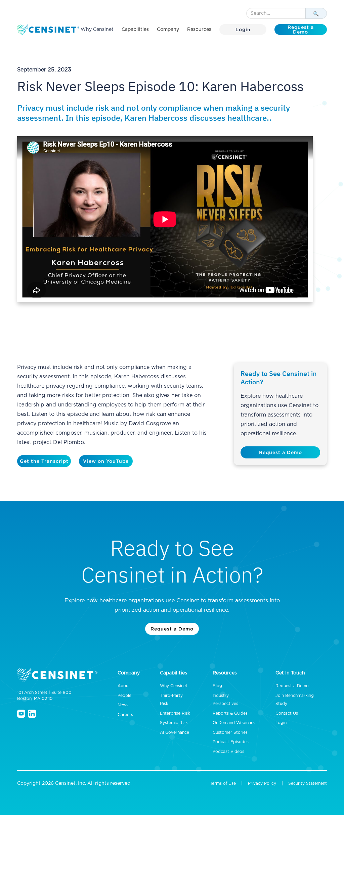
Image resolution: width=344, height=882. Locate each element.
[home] (49, 29)
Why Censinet (97, 29)
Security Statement (307, 783)
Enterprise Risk (175, 713)
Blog (217, 686)
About (124, 686)
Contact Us (286, 713)
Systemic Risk (174, 723)
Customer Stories (230, 732)
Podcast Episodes (231, 742)
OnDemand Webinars (234, 723)
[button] (135, 29)
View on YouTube (106, 460)
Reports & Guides (230, 713)
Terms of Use (223, 783)
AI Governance (174, 732)
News (123, 705)
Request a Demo (301, 29)
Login (243, 29)
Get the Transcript (44, 460)
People (124, 696)
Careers (125, 715)
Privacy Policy (262, 783)
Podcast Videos (228, 752)
